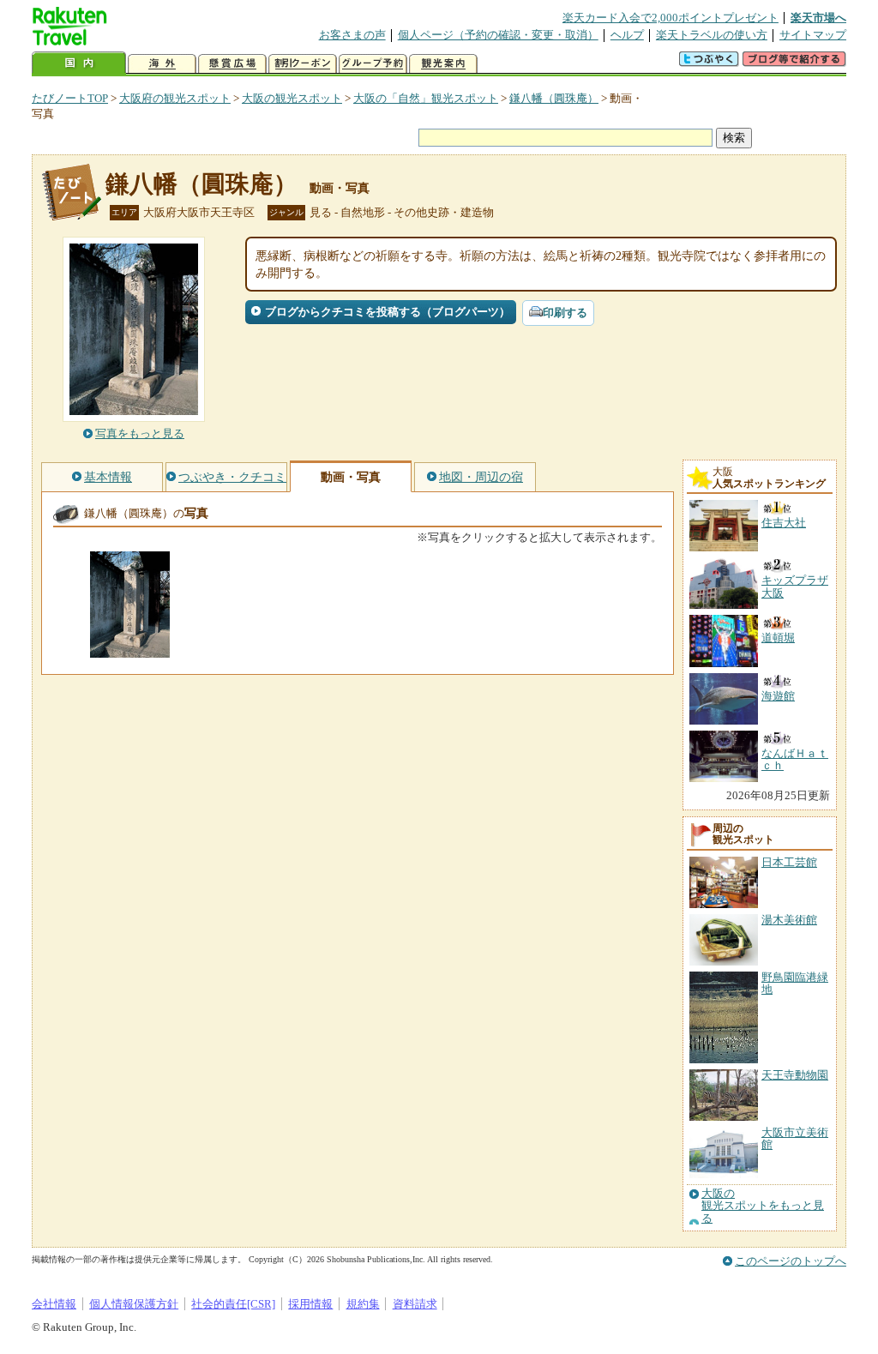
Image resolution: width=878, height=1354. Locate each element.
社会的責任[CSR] (233, 1303)
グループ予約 (373, 63)
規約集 (363, 1303)
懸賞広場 (232, 63)
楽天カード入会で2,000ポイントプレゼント (670, 17)
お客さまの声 (352, 34)
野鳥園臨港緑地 (794, 983)
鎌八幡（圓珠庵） (553, 98)
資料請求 (415, 1303)
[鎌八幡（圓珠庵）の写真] (130, 649)
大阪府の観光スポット (175, 98)
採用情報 (310, 1303)
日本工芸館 (789, 862)
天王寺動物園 (794, 1074)
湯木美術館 (789, 919)
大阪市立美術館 (794, 1138)
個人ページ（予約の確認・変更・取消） (498, 34)
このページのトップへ (790, 1261)
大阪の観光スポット (292, 98)
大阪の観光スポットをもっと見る (762, 1206)
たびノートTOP (70, 98)
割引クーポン (302, 63)
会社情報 (54, 1303)
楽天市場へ (818, 17)
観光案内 (443, 63)
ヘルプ (627, 34)
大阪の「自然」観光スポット (425, 98)
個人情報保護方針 (133, 1303)
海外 (162, 63)
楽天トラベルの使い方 (711, 34)
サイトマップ (812, 34)
